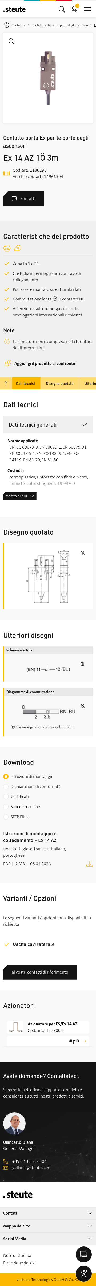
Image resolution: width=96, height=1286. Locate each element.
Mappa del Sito (16, 1226)
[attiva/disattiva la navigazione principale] (62, 8)
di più (74, 1041)
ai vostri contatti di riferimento (40, 972)
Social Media (14, 1239)
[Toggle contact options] (84, 1254)
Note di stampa (17, 1255)
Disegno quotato (60, 383)
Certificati (20, 796)
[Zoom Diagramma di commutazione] (48, 712)
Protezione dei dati (20, 1263)
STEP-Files (19, 817)
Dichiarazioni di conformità (36, 786)
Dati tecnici (25, 383)
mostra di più (16, 495)
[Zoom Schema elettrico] (48, 668)
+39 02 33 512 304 (29, 1161)
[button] (48, 424)
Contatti (10, 1213)
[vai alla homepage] (14, 9)
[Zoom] (48, 78)
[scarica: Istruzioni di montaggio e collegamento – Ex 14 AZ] (89, 863)
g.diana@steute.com (31, 1168)
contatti (28, 199)
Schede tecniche (25, 806)
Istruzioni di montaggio (32, 776)
